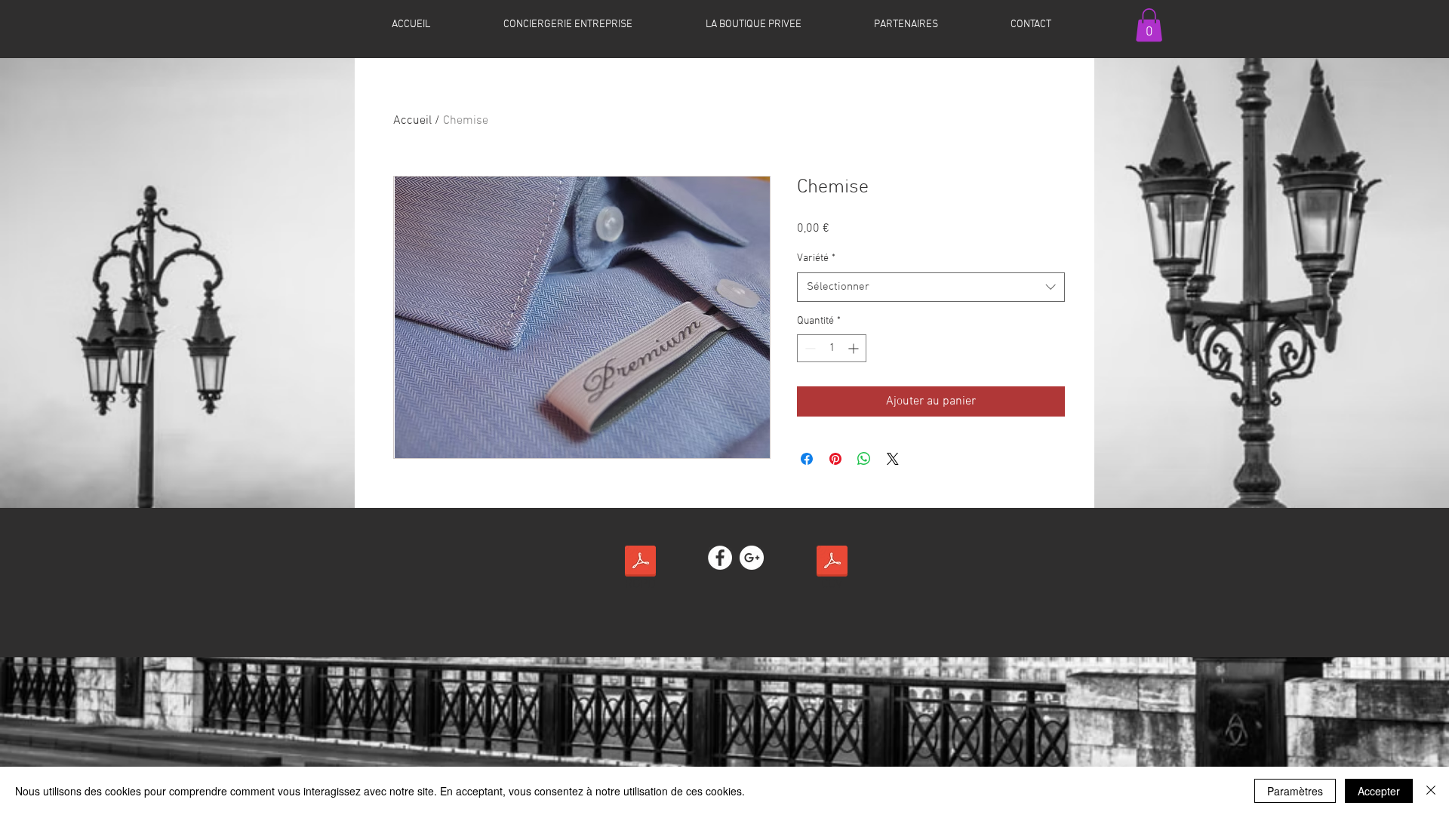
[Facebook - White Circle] (720, 558)
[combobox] (931, 287)
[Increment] (854, 348)
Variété (816, 258)
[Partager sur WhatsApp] (864, 459)
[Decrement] (808, 348)
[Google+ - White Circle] (752, 558)
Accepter (1379, 790)
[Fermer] (1431, 791)
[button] (1149, 25)
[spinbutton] (831, 348)
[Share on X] (893, 459)
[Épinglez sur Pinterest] (835, 459)
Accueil (412, 120)
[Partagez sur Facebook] (807, 459)
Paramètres (1295, 790)
